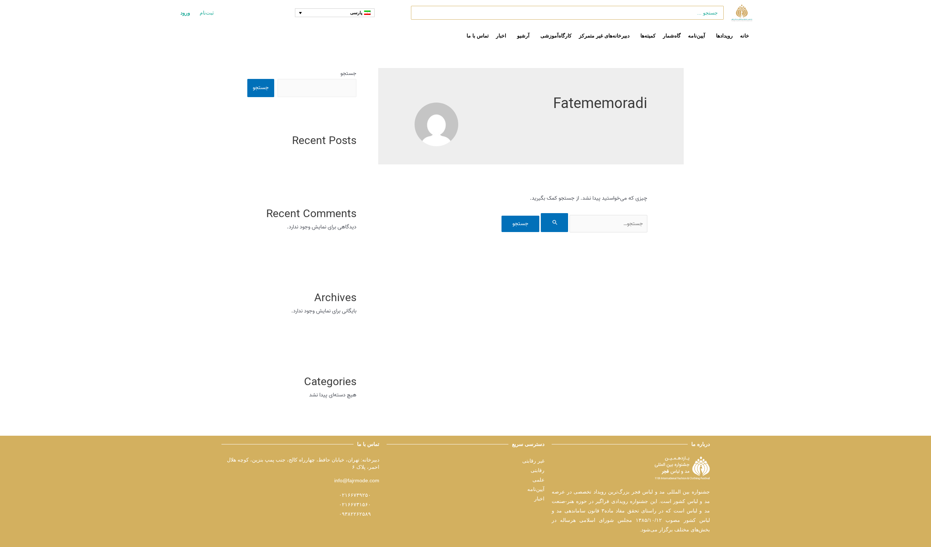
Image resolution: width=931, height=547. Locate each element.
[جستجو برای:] (593, 223)
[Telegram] (537, 517)
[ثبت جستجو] (554, 222)
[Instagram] (523, 517)
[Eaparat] (508, 517)
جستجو (348, 73)
